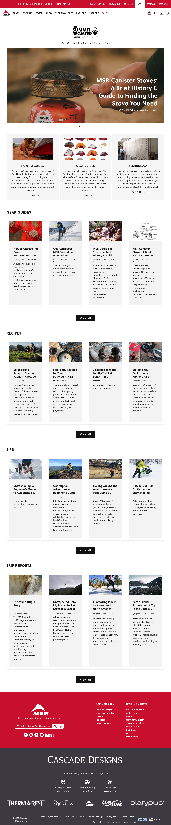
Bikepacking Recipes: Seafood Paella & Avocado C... (24, 375)
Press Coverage (103, 723)
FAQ (128, 733)
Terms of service (129, 816)
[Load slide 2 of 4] (83, 127)
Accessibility (130, 822)
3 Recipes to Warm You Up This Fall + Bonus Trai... (105, 373)
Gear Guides (68, 43)
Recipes (98, 43)
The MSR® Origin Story (24, 603)
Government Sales (105, 713)
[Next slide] (98, 127)
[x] (36, 735)
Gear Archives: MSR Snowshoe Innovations (63, 252)
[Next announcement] (78, 4)
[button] (16, 13)
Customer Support (135, 709)
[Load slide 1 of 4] (79, 127)
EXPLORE (31, 195)
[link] (46, 86)
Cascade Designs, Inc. (21, 819)
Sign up (58, 726)
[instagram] (26, 735)
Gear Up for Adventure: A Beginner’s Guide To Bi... (64, 491)
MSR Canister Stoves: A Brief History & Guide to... (143, 254)
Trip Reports (84, 43)
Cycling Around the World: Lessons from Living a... (105, 489)
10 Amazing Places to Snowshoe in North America (104, 605)
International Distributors (132, 728)
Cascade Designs (104, 709)
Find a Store (132, 736)
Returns (130, 716)
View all (85, 318)
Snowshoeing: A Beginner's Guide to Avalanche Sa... (24, 489)
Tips (107, 43)
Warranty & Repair (135, 719)
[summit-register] (50, 735)
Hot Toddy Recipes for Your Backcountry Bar (65, 373)
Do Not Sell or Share (74, 816)
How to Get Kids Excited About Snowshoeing (143, 489)
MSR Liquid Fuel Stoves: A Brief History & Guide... (104, 252)
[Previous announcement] (10, 4)
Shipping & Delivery (136, 723)
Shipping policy (114, 822)
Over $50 (87, 790)
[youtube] (42, 735)
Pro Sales (100, 719)
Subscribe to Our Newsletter (35, 726)
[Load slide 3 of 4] (88, 127)
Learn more (63, 790)
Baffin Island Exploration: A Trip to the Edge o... (144, 605)
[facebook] (31, 735)
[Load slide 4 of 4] (92, 127)
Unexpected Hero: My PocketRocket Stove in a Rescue (64, 605)
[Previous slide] (73, 127)
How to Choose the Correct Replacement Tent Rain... (25, 254)
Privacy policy (112, 816)
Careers (99, 716)
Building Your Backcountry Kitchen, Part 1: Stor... (142, 375)
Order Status (132, 713)
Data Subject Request (50, 816)
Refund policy (97, 822)
